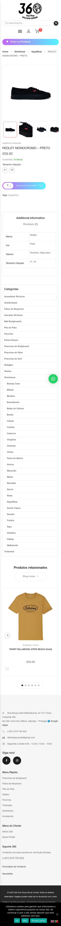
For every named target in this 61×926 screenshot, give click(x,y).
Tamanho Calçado (12, 165)
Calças (10, 421)
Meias (10, 477)
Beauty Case (13, 384)
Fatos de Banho (15, 458)
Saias (9, 496)
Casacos (11, 434)
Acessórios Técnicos (14, 297)
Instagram (17, 763)
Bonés (10, 415)
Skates (7, 371)
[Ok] (57, 914)
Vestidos (11, 533)
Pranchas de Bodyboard (16, 347)
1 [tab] (22, 685)
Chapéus (11, 440)
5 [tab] (35, 685)
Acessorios (7, 816)
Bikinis (10, 390)
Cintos (10, 452)
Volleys (10, 539)
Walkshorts (12, 546)
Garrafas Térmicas (13, 315)
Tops (9, 527)
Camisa (10, 427)
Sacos (10, 490)
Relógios (8, 365)
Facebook (6, 763)
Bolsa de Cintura (15, 409)
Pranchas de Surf (13, 359)
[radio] (5, 170)
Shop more (29, 577)
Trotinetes (9, 552)
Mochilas (11, 483)
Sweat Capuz (13, 508)
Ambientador (10, 303)
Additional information (30, 218)
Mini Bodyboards (12, 322)
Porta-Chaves (11, 340)
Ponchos (8, 334)
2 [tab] (25, 685)
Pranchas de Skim (13, 353)
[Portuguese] (57, 922)
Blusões (11, 396)
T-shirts (10, 521)
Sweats (10, 514)
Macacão (11, 471)
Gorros (10, 465)
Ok (17, 920)
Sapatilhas (36, 52)
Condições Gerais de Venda (41, 902)
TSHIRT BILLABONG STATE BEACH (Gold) (30, 649)
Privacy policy (39, 920)
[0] (39, 32)
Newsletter (7, 874)
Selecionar (7, 669)
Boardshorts (13, 402)
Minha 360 (7, 832)
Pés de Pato (10, 328)
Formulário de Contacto (14, 867)
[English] (53, 922)
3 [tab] (29, 685)
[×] (53, 378)
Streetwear (19, 52)
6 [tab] (39, 685)
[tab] (30, 218)
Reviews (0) (30, 224)
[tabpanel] (30, 632)
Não (25, 920)
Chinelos (11, 446)
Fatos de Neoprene (14, 309)
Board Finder (8, 837)
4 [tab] (32, 685)
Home (5, 52)
